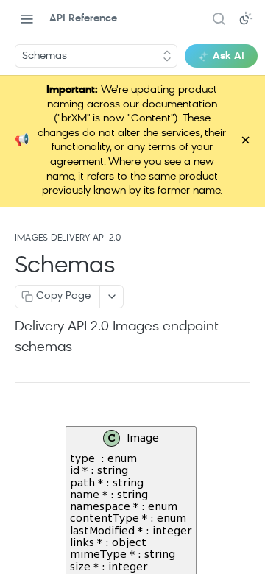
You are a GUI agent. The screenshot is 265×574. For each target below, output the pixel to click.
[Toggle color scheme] (246, 18)
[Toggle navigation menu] (26, 18)
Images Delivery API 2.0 (68, 238)
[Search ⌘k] (218, 18)
